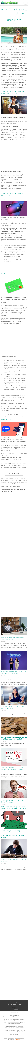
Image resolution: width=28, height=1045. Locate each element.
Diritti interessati (12, 1039)
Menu (25, 2)
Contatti (5, 1038)
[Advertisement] (14, 155)
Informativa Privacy (11, 1038)
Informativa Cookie (18, 1038)
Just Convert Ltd (17, 1004)
